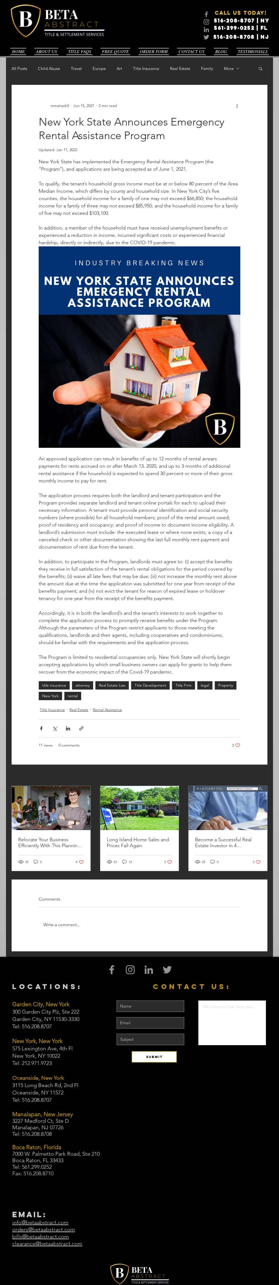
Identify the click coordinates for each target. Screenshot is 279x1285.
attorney (82, 685)
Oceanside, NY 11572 (37, 1092)
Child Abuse (49, 68)
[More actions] (237, 105)
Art (119, 68)
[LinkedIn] (206, 29)
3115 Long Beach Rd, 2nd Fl (45, 1085)
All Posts (19, 68)
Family (207, 68)
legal (205, 685)
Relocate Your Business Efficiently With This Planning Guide (49, 843)
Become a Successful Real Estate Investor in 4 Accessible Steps (223, 843)
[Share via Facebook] (41, 728)
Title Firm (183, 685)
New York (50, 695)
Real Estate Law (112, 685)
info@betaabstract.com (40, 1222)
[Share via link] (81, 728)
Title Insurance (146, 68)
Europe (99, 68)
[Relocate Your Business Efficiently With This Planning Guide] (51, 808)
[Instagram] (206, 22)
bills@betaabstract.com (40, 1236)
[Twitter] (206, 37)
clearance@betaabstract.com (47, 1243)
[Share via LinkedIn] (68, 728)
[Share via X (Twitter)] (54, 728)
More (228, 68)
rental (73, 695)
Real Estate (180, 68)
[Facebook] (206, 14)
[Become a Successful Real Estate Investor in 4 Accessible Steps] (228, 808)
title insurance (54, 685)
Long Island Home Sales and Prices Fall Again (138, 843)
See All (262, 775)
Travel (76, 68)
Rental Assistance (107, 709)
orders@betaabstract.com (43, 1229)
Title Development (150, 685)
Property (225, 685)
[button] (260, 68)
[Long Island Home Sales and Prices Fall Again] (139, 808)
